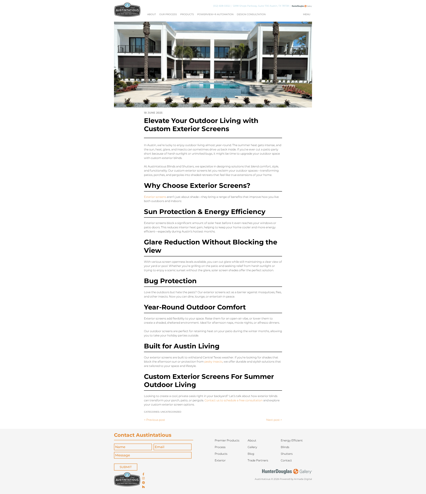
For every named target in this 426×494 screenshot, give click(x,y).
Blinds (285, 447)
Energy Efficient (292, 440)
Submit (126, 467)
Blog (251, 453)
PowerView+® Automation (215, 14)
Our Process (168, 14)
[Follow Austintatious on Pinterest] (143, 483)
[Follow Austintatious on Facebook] (143, 474)
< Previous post (154, 419)
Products (187, 14)
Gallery (252, 447)
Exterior (220, 460)
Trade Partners (258, 460)
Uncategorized (170, 411)
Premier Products (227, 440)
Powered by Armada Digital (296, 479)
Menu (306, 14)
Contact (286, 460)
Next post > (274, 419)
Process (220, 447)
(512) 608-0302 (221, 5)
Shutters (287, 453)
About (151, 14)
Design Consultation (251, 14)
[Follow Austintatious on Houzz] (143, 487)
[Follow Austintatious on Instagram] (143, 478)
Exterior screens (155, 196)
